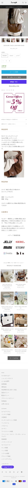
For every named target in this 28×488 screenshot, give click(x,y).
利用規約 (4, 401)
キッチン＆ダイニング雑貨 (9, 420)
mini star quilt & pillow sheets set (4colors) (7, 286)
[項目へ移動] (3, 40)
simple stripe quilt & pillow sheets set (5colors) (7, 308)
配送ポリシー (5, 395)
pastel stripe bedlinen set (21, 307)
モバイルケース (5, 445)
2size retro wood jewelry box (21, 285)
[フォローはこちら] (2, 472)
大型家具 (4, 417)
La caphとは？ (5, 375)
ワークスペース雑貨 (7, 431)
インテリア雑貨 (5, 414)
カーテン (4, 428)
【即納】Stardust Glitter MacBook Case (7, 329)
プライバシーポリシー (7, 398)
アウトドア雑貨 (5, 456)
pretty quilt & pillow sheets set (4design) (21, 350)
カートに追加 (14, 72)
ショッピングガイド (7, 378)
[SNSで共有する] (7, 90)
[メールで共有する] (13, 90)
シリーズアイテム (6, 459)
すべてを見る (14, 358)
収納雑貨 (4, 439)
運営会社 (4, 387)
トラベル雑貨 (5, 453)
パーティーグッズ (6, 442)
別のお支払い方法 (14, 86)
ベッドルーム (5, 423)
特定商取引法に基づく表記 (9, 390)
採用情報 (4, 384)
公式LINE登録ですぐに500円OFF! (14, 6)
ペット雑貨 (4, 450)
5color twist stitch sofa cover (7, 350)
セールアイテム (5, 411)
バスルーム (4, 426)
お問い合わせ (5, 404)
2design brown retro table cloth (21, 329)
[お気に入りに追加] (11, 271)
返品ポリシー (5, 392)
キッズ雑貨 (4, 448)
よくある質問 (5, 381)
